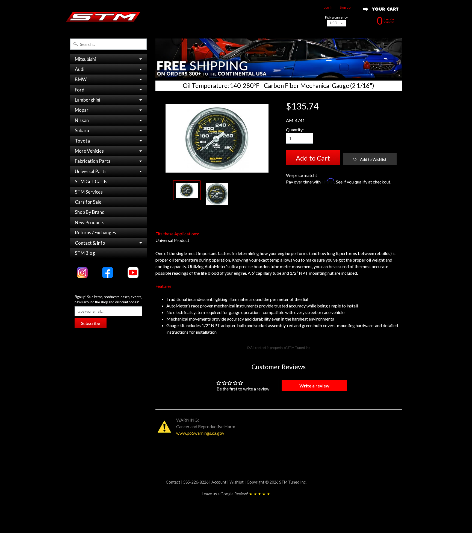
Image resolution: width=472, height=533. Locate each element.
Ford (79, 90)
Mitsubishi (85, 59)
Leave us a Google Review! (236, 493)
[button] (370, 159)
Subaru (82, 130)
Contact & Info (90, 243)
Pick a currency (336, 17)
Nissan (82, 120)
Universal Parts (91, 171)
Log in (328, 7)
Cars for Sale (88, 202)
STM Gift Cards (91, 181)
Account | (220, 482)
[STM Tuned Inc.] (103, 16)
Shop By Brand (90, 212)
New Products (89, 222)
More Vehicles (89, 151)
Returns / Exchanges (95, 232)
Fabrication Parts (92, 161)
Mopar (81, 110)
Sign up (345, 7)
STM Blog (85, 253)
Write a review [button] (314, 385)
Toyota (82, 141)
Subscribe (90, 323)
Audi (79, 69)
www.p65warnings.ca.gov (200, 433)
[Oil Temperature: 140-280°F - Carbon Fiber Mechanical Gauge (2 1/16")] (186, 190)
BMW (81, 79)
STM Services (89, 192)
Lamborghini (87, 100)
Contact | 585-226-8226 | (188, 482)
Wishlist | (238, 482)
